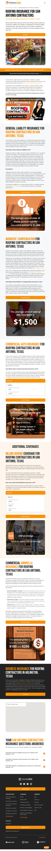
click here (29, 683)
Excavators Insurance (11, 810)
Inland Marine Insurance (26, 810)
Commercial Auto (24, 802)
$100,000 (10, 497)
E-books (36, 802)
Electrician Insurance (11, 808)
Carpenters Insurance (11, 801)
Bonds (21, 797)
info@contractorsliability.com (12, 831)
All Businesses (9, 816)
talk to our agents (16, 186)
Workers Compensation (26, 807)
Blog (35, 797)
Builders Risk (23, 799)
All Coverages (23, 817)
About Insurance (38, 805)
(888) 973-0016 (21, 683)
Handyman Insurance (11, 813)
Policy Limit (9, 380)
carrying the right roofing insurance (32, 83)
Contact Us (8, 823)
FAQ (35, 810)
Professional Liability (25, 805)
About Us (36, 799)
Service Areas (37, 807)
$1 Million (10, 385)
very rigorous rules (39, 268)
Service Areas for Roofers (11, 7)
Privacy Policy (42, 837)
